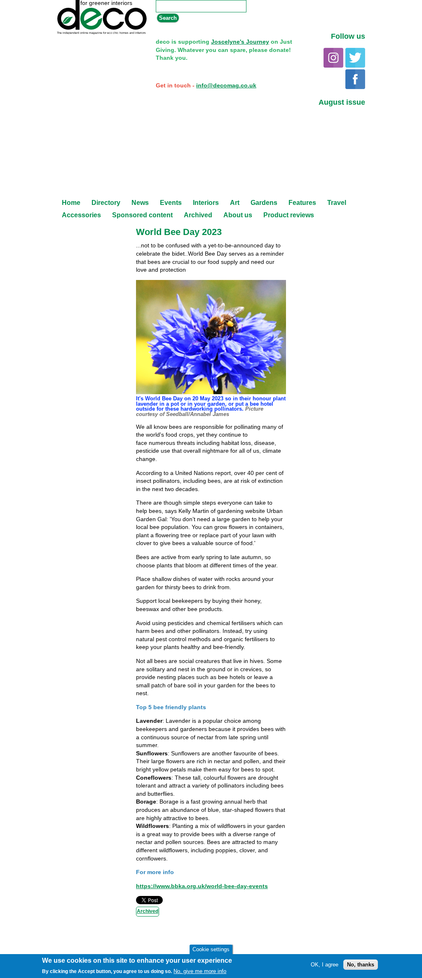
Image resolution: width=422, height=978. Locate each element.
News (140, 202)
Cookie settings (211, 949)
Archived (198, 215)
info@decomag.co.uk (226, 85)
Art (234, 202)
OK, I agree (324, 965)
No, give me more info (199, 971)
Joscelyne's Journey (240, 41)
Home (71, 202)
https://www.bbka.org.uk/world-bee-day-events (202, 886)
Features (302, 202)
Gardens (264, 202)
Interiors (206, 202)
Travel (336, 202)
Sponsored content (142, 215)
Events (171, 202)
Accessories (81, 215)
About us (237, 215)
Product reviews (288, 215)
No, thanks (360, 965)
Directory (105, 202)
